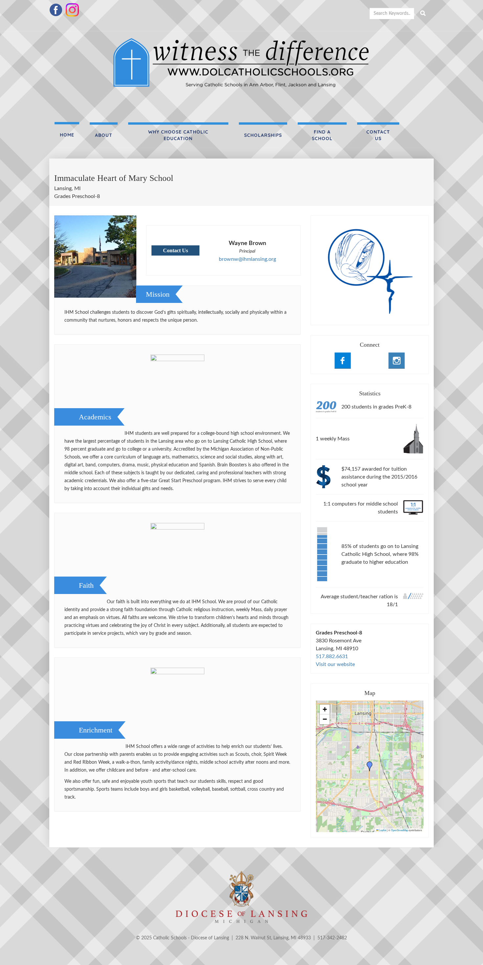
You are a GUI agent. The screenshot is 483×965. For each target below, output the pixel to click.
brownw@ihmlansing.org (247, 259)
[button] (370, 766)
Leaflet (382, 830)
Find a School (322, 135)
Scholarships (263, 135)
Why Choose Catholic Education (178, 135)
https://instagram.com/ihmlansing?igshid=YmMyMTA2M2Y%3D (396, 360)
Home (67, 135)
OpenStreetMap (399, 830)
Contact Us (378, 135)
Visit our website (335, 664)
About (103, 135)
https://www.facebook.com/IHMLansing (342, 360)
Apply (422, 13)
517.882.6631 (332, 656)
